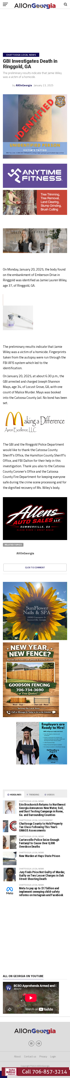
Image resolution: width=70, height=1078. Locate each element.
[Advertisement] (35, 936)
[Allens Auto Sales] (35, 539)
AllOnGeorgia (24, 85)
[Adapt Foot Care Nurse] (35, 785)
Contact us (30, 1056)
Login (53, 1056)
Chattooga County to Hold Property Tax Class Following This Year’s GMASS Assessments (41, 827)
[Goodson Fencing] (31, 716)
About (17, 1056)
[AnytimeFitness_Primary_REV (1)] (35, 187)
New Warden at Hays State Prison (39, 856)
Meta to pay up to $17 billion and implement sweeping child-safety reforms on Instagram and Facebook (41, 891)
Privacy (43, 1056)
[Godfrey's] (35, 214)
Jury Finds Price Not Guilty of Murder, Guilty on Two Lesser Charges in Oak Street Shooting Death (42, 875)
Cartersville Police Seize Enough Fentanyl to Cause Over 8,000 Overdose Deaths (39, 843)
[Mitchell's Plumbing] (35, 433)
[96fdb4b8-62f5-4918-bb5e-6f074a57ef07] (35, 639)
